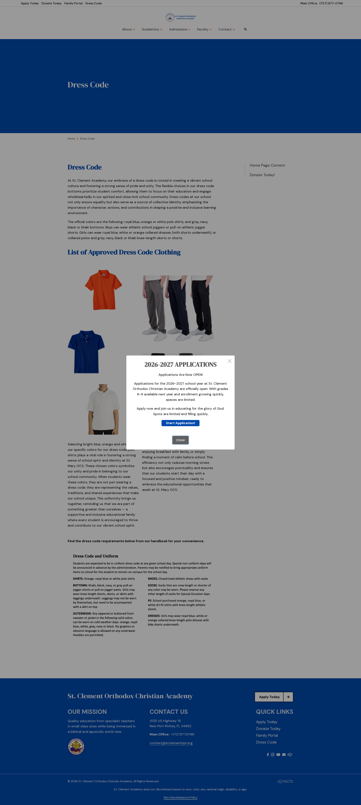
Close (180, 440)
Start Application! (180, 423)
